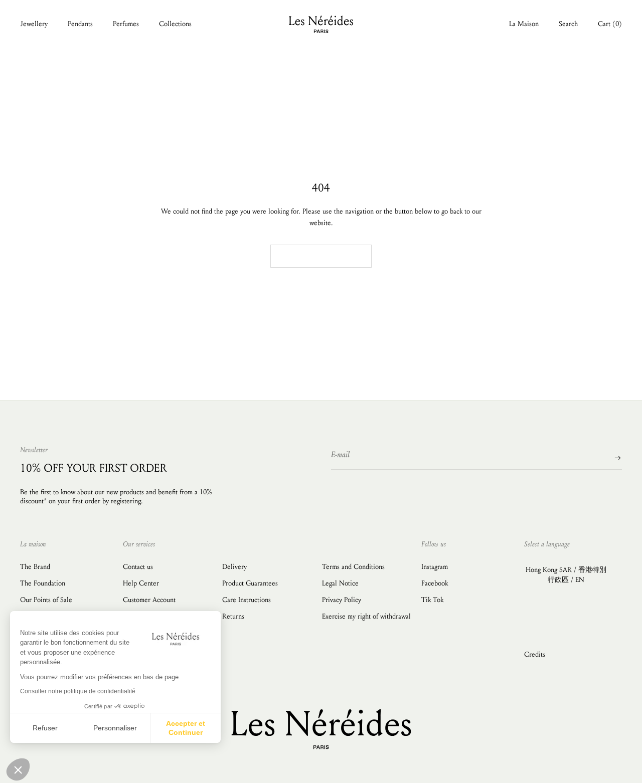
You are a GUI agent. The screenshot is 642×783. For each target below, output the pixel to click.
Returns (233, 616)
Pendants (80, 24)
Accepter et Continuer (185, 727)
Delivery (234, 566)
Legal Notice (340, 583)
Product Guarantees (250, 583)
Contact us (138, 566)
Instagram (434, 566)
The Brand (35, 566)
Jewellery (34, 24)
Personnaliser (115, 728)
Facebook (434, 583)
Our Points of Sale (46, 600)
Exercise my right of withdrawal (366, 616)
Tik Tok (432, 600)
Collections (175, 24)
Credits (534, 654)
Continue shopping (321, 256)
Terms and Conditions (353, 566)
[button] (18, 769)
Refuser (45, 728)
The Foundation (42, 583)
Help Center (141, 583)
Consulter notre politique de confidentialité (77, 691)
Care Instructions (246, 600)
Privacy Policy (341, 600)
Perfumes (126, 24)
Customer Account (149, 600)
